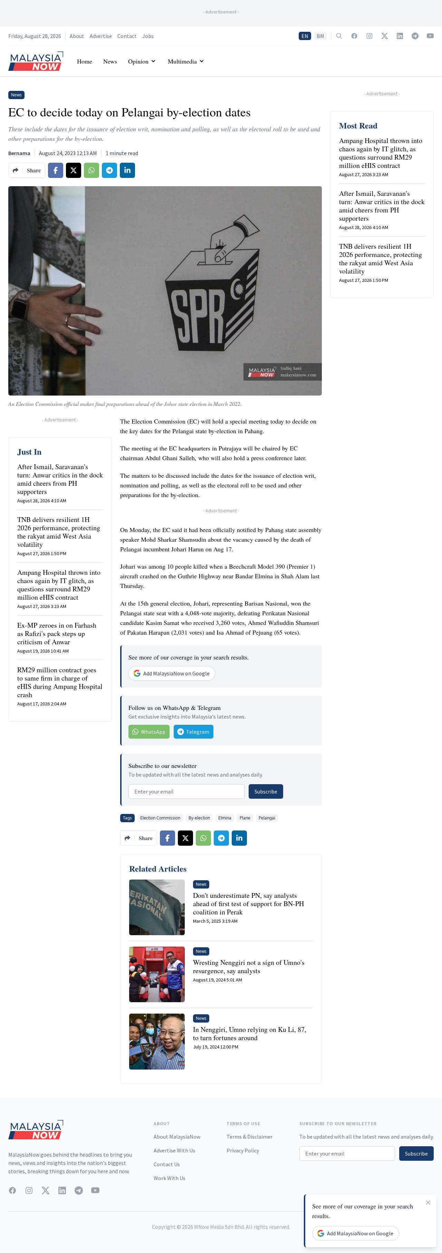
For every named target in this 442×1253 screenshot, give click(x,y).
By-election (199, 818)
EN (304, 35)
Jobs (148, 35)
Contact (127, 35)
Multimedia (182, 61)
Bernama (19, 153)
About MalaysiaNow (177, 1136)
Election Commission (160, 818)
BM (320, 35)
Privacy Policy (243, 1150)
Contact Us (167, 1164)
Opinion (138, 61)
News (110, 61)
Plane (245, 818)
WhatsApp (153, 731)
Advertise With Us (174, 1150)
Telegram (197, 731)
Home (84, 61)
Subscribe (265, 791)
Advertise (101, 35)
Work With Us (169, 1178)
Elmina (224, 818)
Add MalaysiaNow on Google (176, 673)
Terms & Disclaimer (249, 1136)
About (77, 35)
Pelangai (267, 818)
